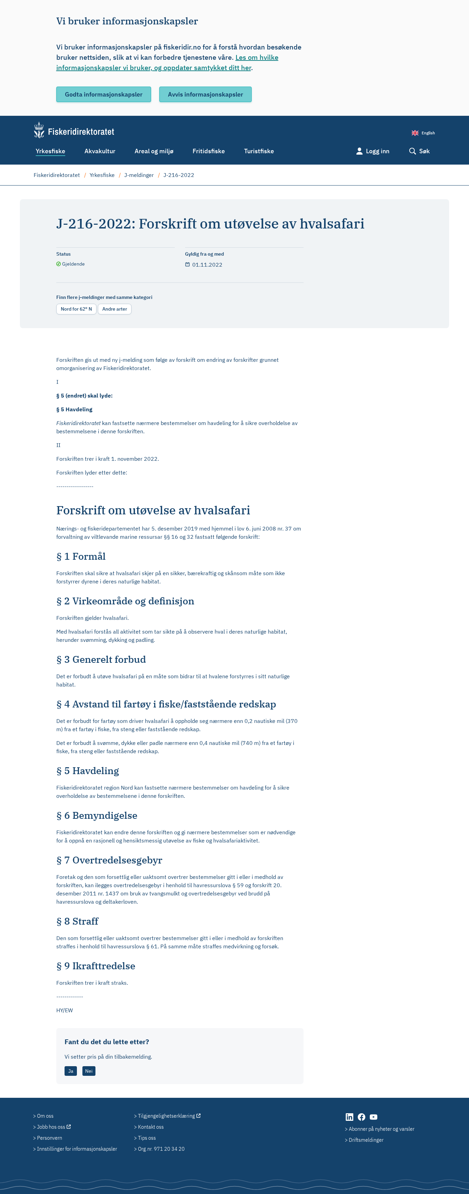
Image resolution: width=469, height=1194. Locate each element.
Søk (424, 151)
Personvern (49, 1137)
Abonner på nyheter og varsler (381, 1128)
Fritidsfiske (209, 151)
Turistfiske (259, 151)
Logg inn (377, 151)
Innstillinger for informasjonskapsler (77, 1148)
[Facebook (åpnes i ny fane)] (362, 1120)
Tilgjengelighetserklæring (166, 1115)
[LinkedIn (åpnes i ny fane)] (350, 1120)
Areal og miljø (154, 151)
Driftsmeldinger (366, 1139)
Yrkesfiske (50, 151)
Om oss (45, 1115)
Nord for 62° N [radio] (76, 309)
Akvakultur (99, 151)
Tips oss (147, 1137)
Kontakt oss (151, 1126)
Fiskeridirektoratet (57, 174)
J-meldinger (139, 174)
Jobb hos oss (51, 1126)
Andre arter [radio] (114, 309)
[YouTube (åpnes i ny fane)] (373, 1120)
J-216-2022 (178, 174)
